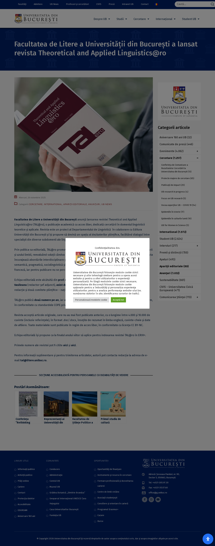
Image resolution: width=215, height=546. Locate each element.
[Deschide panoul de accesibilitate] (208, 539)
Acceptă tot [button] (118, 300)
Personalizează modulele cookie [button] (91, 300)
